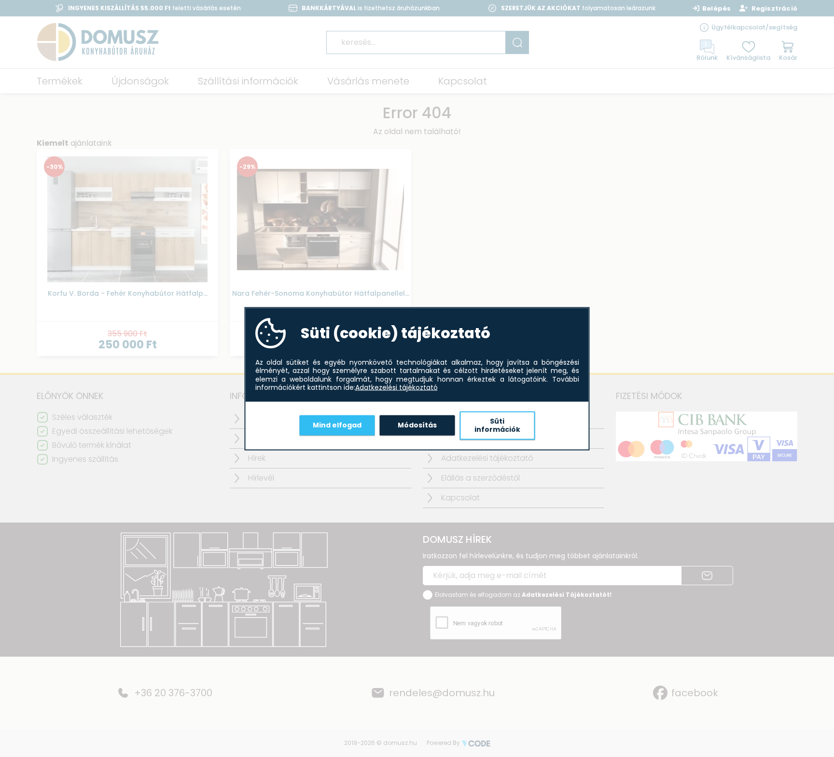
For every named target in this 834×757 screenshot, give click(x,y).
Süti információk (497, 425)
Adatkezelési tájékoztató (396, 388)
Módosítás (417, 425)
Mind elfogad (337, 425)
